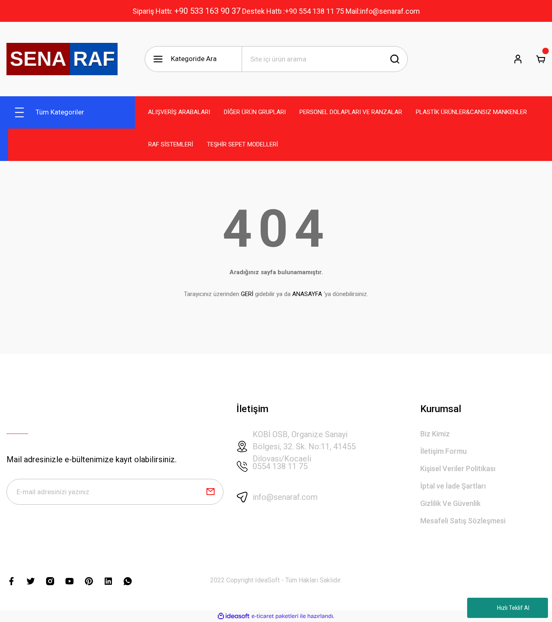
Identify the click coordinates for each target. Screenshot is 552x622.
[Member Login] (518, 59)
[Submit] (210, 492)
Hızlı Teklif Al (513, 608)
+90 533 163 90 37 (207, 11)
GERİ (247, 294)
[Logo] (62, 59)
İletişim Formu (443, 451)
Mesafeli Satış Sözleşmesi (463, 520)
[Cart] (541, 59)
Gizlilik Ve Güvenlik (450, 503)
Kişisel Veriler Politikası (457, 468)
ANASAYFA (307, 294)
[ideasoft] (233, 616)
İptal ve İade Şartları (453, 486)
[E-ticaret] (275, 616)
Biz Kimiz (435, 433)
